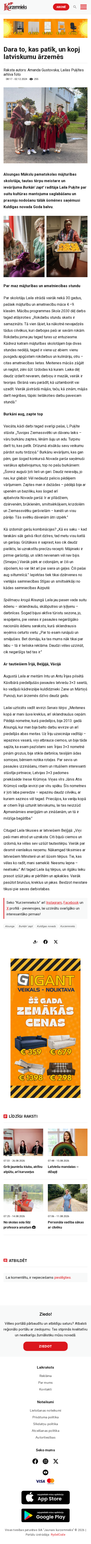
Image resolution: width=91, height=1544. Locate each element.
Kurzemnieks (67, 926)
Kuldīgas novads (46, 926)
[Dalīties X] (56, 942)
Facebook (71, 902)
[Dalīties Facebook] (45, 942)
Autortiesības (45, 1437)
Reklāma (45, 1376)
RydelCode (58, 1534)
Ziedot (45, 1346)
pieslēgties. (62, 1277)
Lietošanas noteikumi (45, 1411)
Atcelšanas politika (45, 1431)
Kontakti (45, 1389)
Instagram (54, 902)
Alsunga (9, 926)
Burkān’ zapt (26, 926)
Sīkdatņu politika (45, 1424)
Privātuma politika (45, 1417)
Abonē (61, 7)
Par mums (45, 1383)
